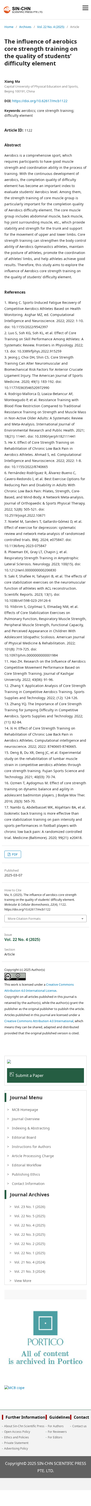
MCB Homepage (25, 1109)
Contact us (79, 1426)
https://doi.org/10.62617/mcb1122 (39, 101)
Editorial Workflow (26, 1165)
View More (22, 1280)
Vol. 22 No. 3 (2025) (29, 1234)
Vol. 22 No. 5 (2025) (29, 1216)
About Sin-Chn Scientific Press (24, 1426)
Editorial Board (24, 1137)
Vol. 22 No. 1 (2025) (29, 1253)
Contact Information (28, 1183)
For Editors (55, 1437)
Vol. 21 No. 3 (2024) (29, 1271)
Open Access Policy (17, 1432)
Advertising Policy (16, 1448)
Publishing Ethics (26, 1174)
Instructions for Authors (31, 1146)
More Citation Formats (24, 918)
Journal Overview (26, 1119)
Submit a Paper (30, 1075)
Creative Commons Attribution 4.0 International (38, 1021)
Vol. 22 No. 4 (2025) (50, 27)
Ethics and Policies (16, 1437)
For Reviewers (57, 1432)
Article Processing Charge (33, 1156)
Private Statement (16, 1443)
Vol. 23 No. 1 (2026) (29, 1206)
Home (8, 27)
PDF (14, 854)
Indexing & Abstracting (31, 1128)
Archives (25, 27)
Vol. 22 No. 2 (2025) (29, 1243)
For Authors (56, 1426)
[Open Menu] (85, 7)
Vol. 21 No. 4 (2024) (29, 1262)
